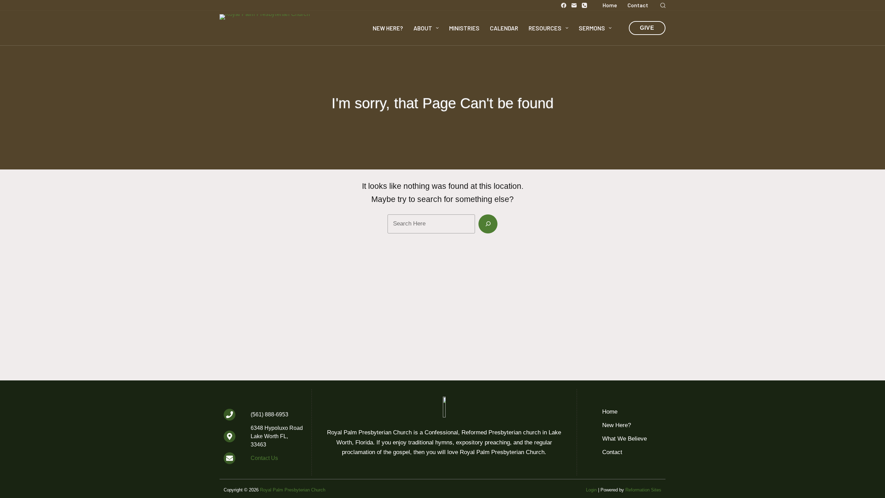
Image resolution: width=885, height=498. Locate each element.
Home (610, 5)
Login (591, 489)
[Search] (662, 5)
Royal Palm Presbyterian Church (292, 489)
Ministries (464, 28)
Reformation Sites (643, 489)
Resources (545, 28)
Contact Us (264, 458)
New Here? (388, 28)
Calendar (504, 28)
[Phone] (584, 5)
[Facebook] (563, 5)
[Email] (574, 5)
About (422, 28)
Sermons (592, 28)
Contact (637, 5)
